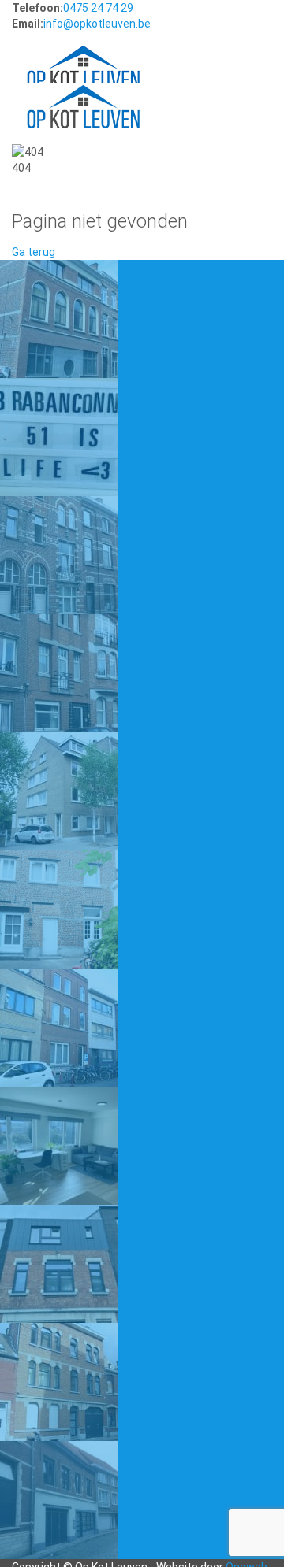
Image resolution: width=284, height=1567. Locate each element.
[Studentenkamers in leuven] (83, 52)
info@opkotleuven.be (97, 23)
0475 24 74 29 (98, 8)
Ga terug (33, 252)
